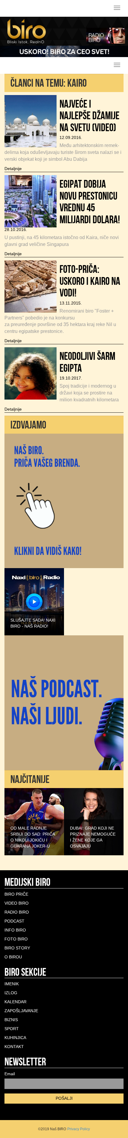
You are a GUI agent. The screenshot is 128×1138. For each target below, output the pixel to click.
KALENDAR (15, 1001)
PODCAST (14, 921)
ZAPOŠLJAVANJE (21, 1010)
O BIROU (13, 957)
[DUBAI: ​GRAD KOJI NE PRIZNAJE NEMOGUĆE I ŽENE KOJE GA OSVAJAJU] (94, 821)
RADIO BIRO (16, 912)
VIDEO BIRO (16, 903)
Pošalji (64, 1098)
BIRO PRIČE (16, 894)
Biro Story (17, 948)
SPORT (11, 1028)
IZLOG (10, 992)
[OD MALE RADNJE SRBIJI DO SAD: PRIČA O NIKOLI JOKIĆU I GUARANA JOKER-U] (34, 821)
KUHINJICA (15, 1037)
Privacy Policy (78, 1129)
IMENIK (11, 983)
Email (9, 1073)
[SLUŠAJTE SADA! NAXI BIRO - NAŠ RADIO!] (34, 601)
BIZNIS (11, 1019)
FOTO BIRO (16, 939)
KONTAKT (14, 1046)
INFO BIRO (15, 930)
